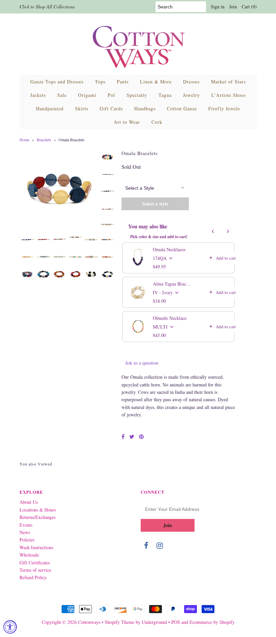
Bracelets (44, 139)
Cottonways (89, 622)
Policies (27, 539)
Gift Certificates (35, 562)
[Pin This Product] (141, 436)
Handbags (145, 108)
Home (24, 139)
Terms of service (35, 570)
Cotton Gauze (182, 108)
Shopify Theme (119, 622)
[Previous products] (213, 231)
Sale (62, 95)
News (25, 532)
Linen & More (156, 81)
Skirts (81, 108)
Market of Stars (228, 81)
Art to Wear (127, 122)
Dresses (191, 81)
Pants (123, 81)
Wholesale (29, 555)
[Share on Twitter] (131, 436)
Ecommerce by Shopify (212, 622)
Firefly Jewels (224, 108)
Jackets (38, 95)
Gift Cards (111, 108)
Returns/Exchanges (38, 517)
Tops (100, 81)
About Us (29, 502)
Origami (87, 95)
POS (175, 622)
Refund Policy (33, 577)
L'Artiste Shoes (228, 95)
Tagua (165, 95)
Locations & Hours (38, 510)
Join (233, 6)
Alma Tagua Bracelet (172, 283)
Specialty (137, 95)
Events (26, 525)
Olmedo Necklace (169, 318)
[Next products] (227, 231)
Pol (111, 95)
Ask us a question (141, 363)
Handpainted (50, 108)
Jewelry (191, 95)
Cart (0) (249, 6)
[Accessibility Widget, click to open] (10, 627)
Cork (156, 122)
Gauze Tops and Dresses (56, 81)
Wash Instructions (36, 547)
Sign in (218, 6)
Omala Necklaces (169, 249)
